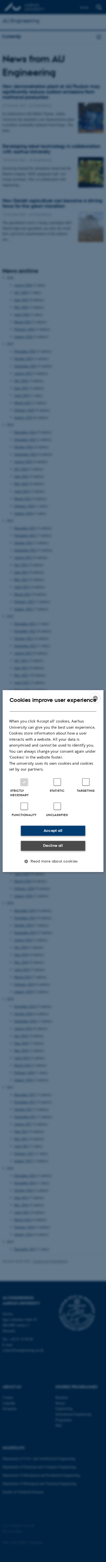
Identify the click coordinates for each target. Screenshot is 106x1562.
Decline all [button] (53, 845)
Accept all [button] (53, 830)
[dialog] (53, 781)
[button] (53, 861)
